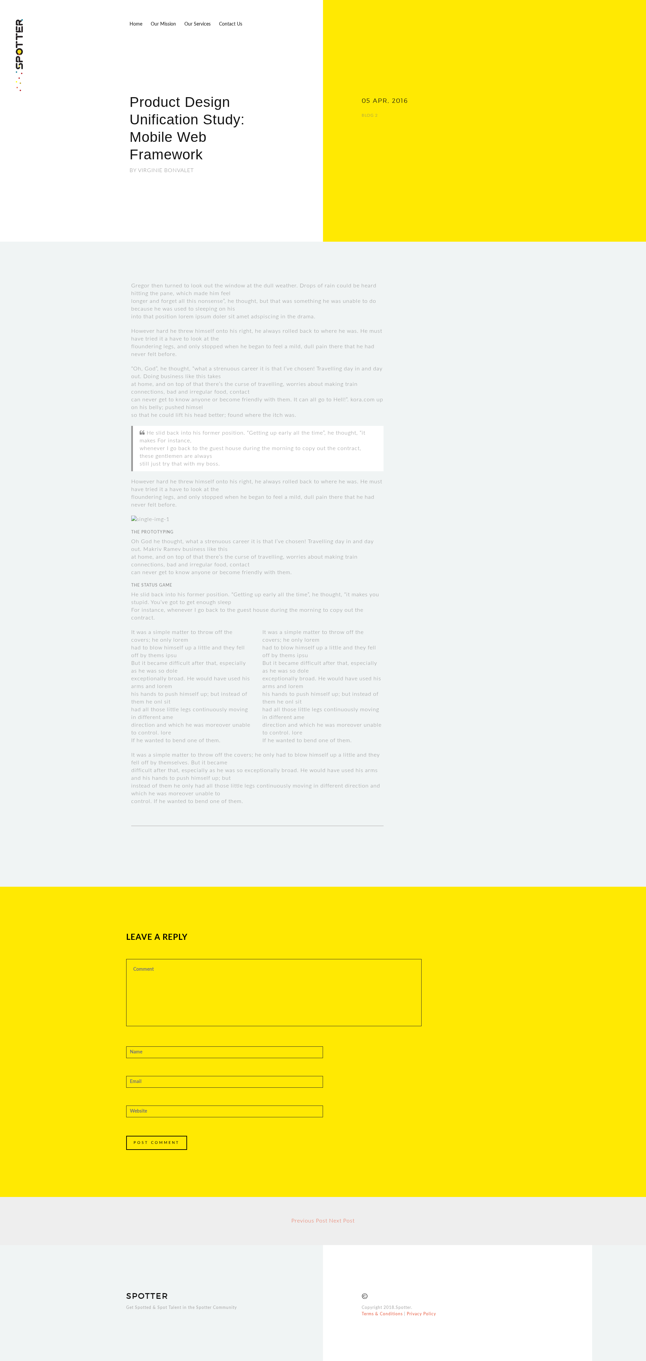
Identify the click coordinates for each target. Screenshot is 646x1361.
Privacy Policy (421, 1314)
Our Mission (163, 24)
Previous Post (309, 1221)
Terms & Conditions (382, 1314)
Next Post (342, 1221)
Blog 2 (370, 115)
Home (136, 24)
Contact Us (230, 24)
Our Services (197, 24)
